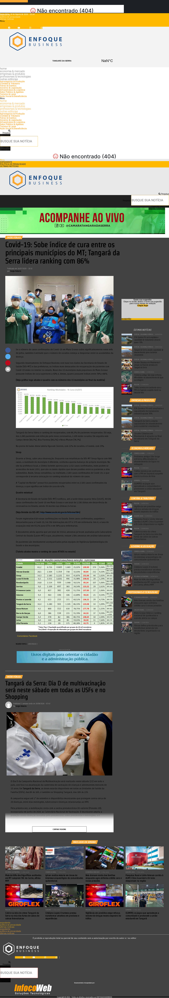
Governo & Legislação (11, 88)
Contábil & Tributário (10, 83)
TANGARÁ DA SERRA (84, 60)
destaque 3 (33, 644)
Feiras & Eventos (8, 85)
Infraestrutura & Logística (12, 90)
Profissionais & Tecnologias (15, 76)
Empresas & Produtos (12, 73)
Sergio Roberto (15, 271)
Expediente (5, 15)
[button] (84, 21)
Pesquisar (6, 135)
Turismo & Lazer (8, 94)
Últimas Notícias (7, 19)
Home (3, 68)
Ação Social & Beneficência (13, 96)
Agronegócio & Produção (12, 81)
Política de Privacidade (10, 17)
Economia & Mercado (12, 71)
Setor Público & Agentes (12, 92)
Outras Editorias (9, 79)
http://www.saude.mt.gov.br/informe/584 (59, 512)
